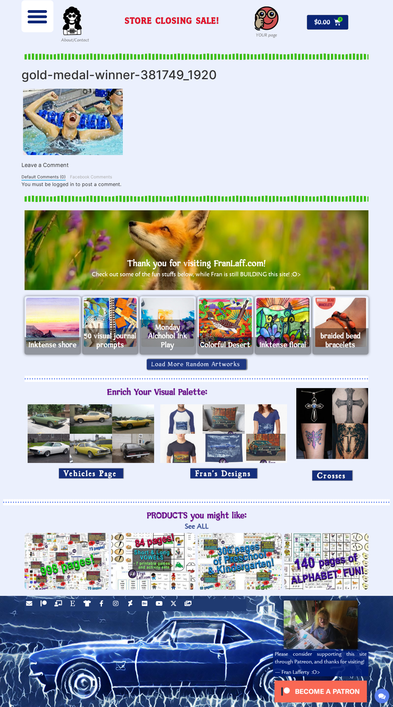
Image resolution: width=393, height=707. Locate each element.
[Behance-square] (146, 605)
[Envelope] (31, 605)
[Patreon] (45, 605)
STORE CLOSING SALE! (172, 20)
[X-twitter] (175, 605)
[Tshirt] (88, 605)
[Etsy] (74, 605)
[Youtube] (160, 605)
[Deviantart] (132, 605)
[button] (37, 16)
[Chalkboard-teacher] (59, 605)
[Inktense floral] (283, 322)
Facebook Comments (91, 176)
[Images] (189, 605)
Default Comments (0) (43, 176)
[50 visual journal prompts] (110, 322)
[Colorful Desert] (225, 322)
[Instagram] (117, 605)
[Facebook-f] (103, 605)
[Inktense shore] (53, 322)
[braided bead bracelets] (341, 322)
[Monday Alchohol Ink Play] (168, 322)
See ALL (196, 526)
